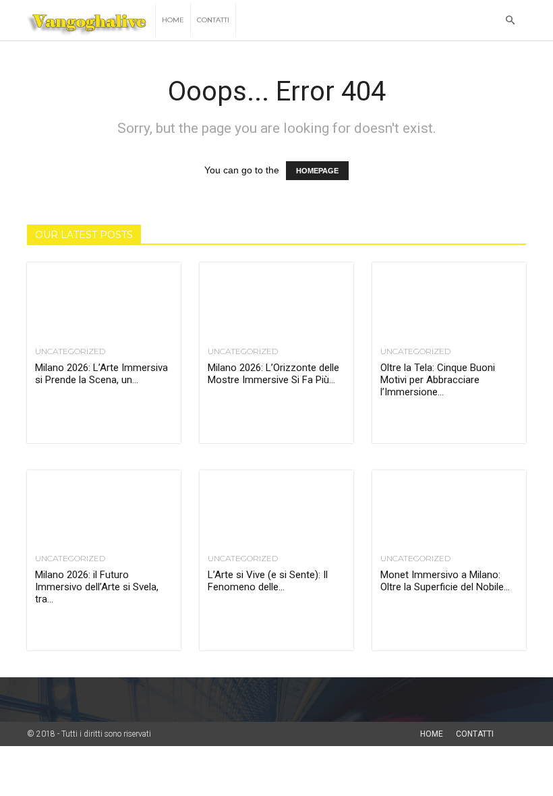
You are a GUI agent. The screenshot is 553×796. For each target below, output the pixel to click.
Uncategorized (70, 351)
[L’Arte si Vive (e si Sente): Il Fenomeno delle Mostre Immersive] (276, 508)
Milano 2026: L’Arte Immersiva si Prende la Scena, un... (101, 374)
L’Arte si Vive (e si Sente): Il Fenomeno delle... (268, 581)
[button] (510, 20)
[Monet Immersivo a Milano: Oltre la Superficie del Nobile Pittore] (449, 508)
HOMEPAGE (317, 171)
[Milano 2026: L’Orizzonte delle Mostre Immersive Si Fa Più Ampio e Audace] (276, 300)
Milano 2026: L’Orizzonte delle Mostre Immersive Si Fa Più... (273, 374)
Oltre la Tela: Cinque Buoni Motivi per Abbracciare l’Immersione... (437, 380)
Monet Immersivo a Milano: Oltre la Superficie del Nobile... (445, 581)
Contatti (213, 20)
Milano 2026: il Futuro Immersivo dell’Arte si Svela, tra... (96, 587)
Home (173, 20)
